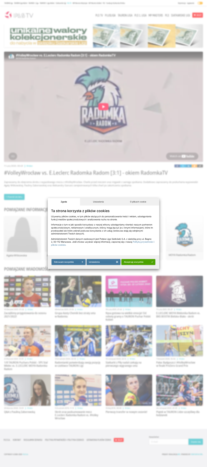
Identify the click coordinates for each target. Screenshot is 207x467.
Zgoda (64, 202)
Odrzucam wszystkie (64, 262)
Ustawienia (98, 202)
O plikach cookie (138, 202)
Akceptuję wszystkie (134, 262)
